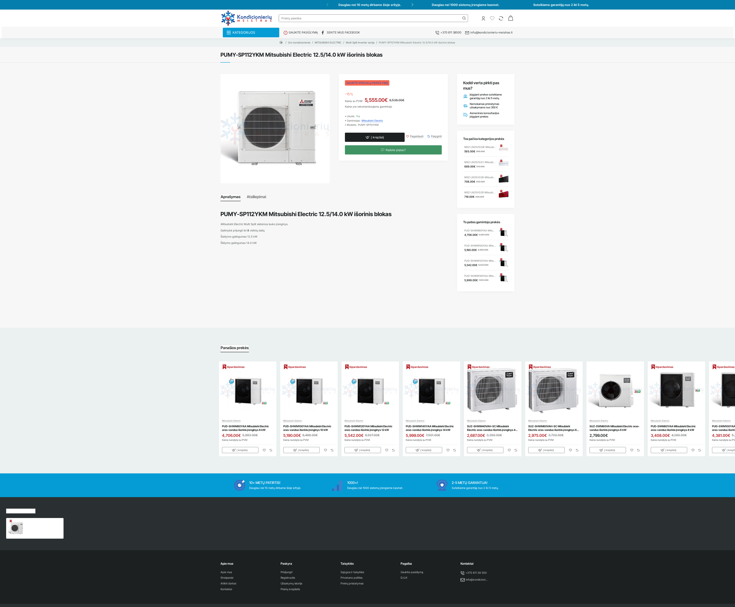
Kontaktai (467, 563)
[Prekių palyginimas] (501, 18)
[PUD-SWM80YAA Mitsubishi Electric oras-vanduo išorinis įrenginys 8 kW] (676, 390)
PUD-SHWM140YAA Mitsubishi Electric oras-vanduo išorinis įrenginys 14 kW (480, 275)
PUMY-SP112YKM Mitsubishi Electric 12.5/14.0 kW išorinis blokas (417, 42)
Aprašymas (230, 196)
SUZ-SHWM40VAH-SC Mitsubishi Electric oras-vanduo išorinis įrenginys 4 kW (491, 428)
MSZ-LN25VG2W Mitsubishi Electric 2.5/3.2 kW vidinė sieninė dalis (480, 147)
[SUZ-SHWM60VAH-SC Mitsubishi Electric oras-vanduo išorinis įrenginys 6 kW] (554, 390)
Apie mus (226, 563)
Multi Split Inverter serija (360, 42)
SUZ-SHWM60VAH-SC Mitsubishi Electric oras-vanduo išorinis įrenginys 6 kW (552, 428)
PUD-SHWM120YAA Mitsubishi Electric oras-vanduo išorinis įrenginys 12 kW (480, 260)
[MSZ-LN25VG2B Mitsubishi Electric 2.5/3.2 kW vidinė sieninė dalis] (503, 179)
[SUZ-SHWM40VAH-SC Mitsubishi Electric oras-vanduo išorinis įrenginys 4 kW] (493, 390)
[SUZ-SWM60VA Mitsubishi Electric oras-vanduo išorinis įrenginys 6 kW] (615, 390)
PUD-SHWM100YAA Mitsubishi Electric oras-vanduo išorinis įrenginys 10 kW (480, 245)
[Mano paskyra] (483, 18)
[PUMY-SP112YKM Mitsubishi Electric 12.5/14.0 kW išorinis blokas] (16, 528)
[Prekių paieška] (464, 18)
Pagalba (406, 563)
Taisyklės (347, 563)
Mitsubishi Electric (372, 120)
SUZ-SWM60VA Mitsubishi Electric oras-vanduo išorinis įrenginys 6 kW (614, 428)
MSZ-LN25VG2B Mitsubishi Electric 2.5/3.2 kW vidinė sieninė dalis (480, 177)
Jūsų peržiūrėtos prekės (20, 510)
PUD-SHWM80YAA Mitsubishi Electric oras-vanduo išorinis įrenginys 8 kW (480, 230)
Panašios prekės (235, 348)
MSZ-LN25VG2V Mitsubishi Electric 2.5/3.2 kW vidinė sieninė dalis (480, 162)
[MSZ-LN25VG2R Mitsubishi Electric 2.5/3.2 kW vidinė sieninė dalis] (503, 194)
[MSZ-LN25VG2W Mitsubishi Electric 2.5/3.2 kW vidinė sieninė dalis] (503, 149)
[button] (375, 137)
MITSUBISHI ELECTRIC (328, 42)
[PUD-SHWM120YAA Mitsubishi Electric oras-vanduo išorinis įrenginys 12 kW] (503, 263)
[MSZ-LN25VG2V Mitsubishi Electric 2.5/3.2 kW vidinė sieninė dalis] (503, 164)
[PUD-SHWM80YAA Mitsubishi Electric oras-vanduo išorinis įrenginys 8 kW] (503, 233)
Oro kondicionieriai (299, 42)
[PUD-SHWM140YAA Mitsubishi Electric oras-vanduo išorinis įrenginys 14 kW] (503, 278)
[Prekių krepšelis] (510, 18)
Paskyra (286, 563)
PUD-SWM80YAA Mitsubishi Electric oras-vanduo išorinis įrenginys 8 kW (673, 428)
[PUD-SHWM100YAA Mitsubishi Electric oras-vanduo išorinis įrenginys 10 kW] (503, 248)
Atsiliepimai (256, 196)
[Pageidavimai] (492, 18)
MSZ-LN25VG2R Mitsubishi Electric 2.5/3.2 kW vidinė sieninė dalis (480, 192)
